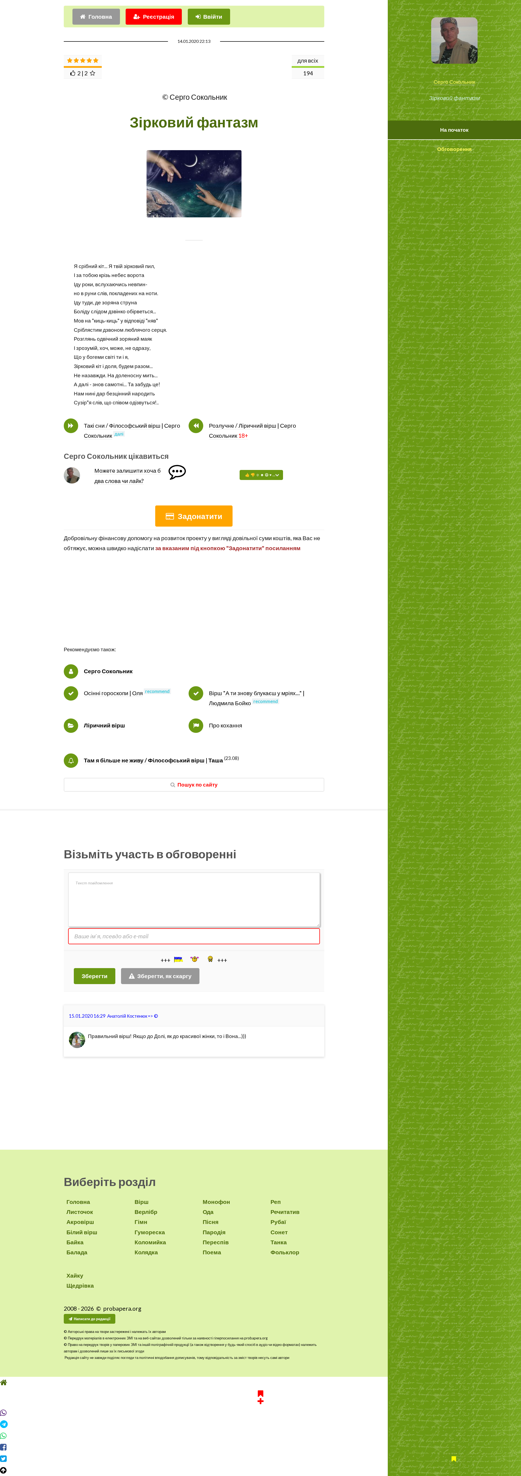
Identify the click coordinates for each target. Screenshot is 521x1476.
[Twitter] (260, 1458)
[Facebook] (260, 1447)
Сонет (279, 1232)
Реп (276, 1201)
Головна (100, 16)
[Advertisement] (194, 607)
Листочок (79, 1211)
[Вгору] (260, 1470)
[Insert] (178, 959)
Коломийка (150, 1242)
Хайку (74, 1275)
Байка (75, 1242)
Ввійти (212, 16)
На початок (454, 130)
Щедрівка (80, 1285)
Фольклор (285, 1252)
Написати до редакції (92, 1319)
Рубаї (278, 1221)
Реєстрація (158, 16)
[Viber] (260, 1413)
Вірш (142, 1201)
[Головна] (260, 1382)
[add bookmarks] (260, 1396)
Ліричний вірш (104, 725)
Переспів (216, 1242)
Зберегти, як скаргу (164, 975)
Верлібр (146, 1211)
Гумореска (150, 1232)
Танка (279, 1242)
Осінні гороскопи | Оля (113, 693)
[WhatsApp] (260, 1436)
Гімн (141, 1221)
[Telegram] (260, 1424)
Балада (76, 1252)
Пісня (210, 1221)
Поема (212, 1252)
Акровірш (80, 1221)
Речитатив (285, 1211)
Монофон (216, 1201)
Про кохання (225, 725)
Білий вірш (81, 1232)
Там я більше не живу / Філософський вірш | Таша (153, 760)
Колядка (146, 1252)
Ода (208, 1211)
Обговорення (454, 149)
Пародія (214, 1232)
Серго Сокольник (454, 82)
